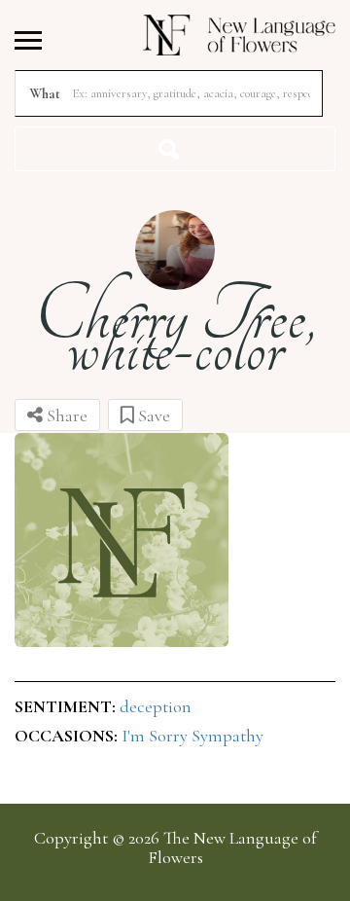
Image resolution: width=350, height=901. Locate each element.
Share (65, 415)
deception (156, 706)
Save (152, 415)
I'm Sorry (157, 735)
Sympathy (227, 735)
